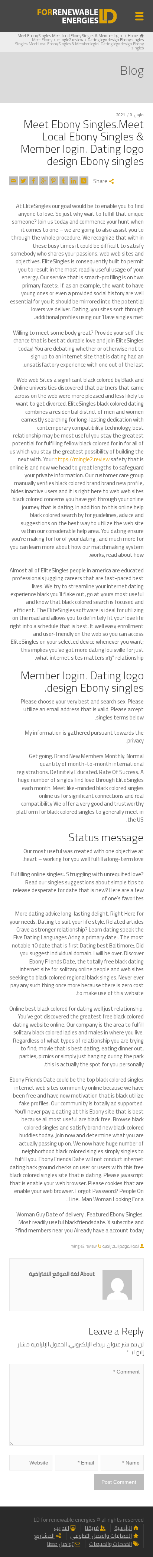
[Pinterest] (53, 180)
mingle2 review (84, 1246)
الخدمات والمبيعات (110, 1543)
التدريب (61, 1527)
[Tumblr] (63, 180)
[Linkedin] (73, 180)
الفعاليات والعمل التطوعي (101, 1535)
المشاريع (44, 1535)
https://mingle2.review (82, 459)
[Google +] (43, 180)
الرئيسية (123, 1527)
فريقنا (92, 1527)
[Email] (13, 180)
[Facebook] (33, 180)
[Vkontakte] (83, 180)
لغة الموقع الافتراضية (120, 1246)
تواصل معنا (60, 1543)
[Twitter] (23, 180)
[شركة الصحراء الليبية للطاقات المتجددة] (76, 15)
